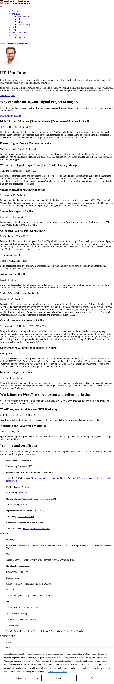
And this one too (26, 516)
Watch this (24, 492)
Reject (58, 678)
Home (2, 43)
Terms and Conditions (57, 672)
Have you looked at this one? (36, 528)
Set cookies (21, 678)
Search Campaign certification (86, 478)
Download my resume (10, 115)
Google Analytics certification (45, 478)
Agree (93, 678)
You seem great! (7, 95)
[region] (57, 666)
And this (25, 504)
